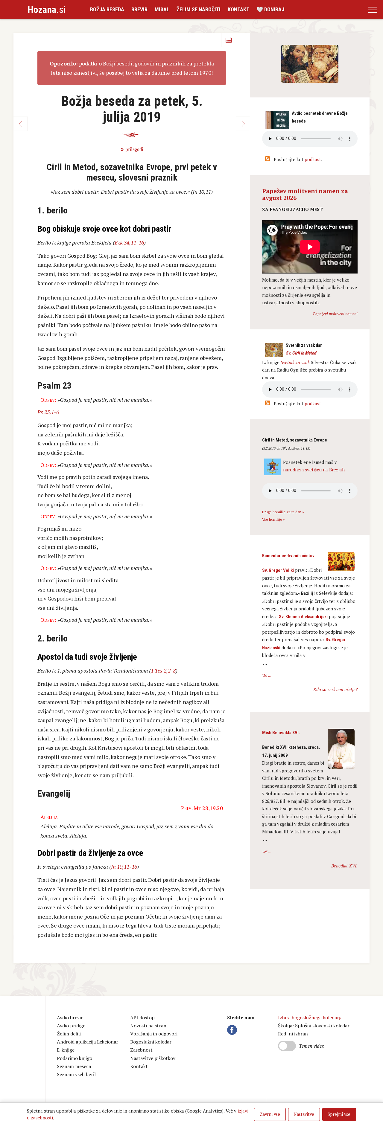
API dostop (142, 1017)
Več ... (266, 675)
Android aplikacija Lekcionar (87, 1041)
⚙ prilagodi (131, 149)
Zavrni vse (270, 1114)
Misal (162, 9)
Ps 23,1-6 (48, 411)
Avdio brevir (70, 1017)
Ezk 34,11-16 (129, 242)
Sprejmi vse (339, 1114)
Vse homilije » (273, 519)
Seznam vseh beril (76, 1074)
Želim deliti (69, 1033)
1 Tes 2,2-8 (163, 670)
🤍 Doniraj (270, 9)
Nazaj (20, 124)
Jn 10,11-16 (124, 866)
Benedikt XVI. (344, 866)
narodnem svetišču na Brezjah (314, 470)
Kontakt (238, 9)
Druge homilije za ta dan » (283, 512)
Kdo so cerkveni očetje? (335, 689)
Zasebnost (141, 1049)
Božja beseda (107, 9)
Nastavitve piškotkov (152, 1058)
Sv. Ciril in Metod (301, 353)
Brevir (139, 9)
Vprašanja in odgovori (153, 1033)
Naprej (243, 124)
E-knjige (66, 1049)
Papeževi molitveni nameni (335, 314)
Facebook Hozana (233, 1030)
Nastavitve (304, 1114)
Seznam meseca (74, 1066)
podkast (313, 159)
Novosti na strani (149, 1025)
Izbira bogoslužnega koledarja (310, 1017)
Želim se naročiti (199, 9)
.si (47, 9)
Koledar (228, 40)
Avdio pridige (71, 1025)
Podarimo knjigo (74, 1058)
